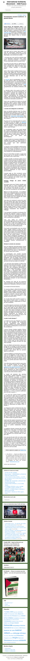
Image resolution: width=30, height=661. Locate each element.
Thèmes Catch (20, 658)
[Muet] (22, 517)
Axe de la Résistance (12, 615)
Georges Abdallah (14, 623)
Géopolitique (16, 625)
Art (8, 613)
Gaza (8, 623)
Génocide (8, 625)
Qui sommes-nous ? (9, 602)
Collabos (10, 618)
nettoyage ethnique (19, 633)
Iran (13, 627)
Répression (21, 637)
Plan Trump (13, 635)
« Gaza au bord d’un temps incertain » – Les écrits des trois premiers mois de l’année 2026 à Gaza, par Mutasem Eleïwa (15, 478)
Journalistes (16, 627)
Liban (20, 627)
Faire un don (7, 605)
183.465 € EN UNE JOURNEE (11, 472)
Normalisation (6, 635)
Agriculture (15, 612)
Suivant (25, 15)
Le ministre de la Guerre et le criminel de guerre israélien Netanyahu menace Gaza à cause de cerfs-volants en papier (15, 528)
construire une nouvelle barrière (12, 367)
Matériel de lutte (9, 630)
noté (25, 84)
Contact (6, 604)
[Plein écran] (24, 517)
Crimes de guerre (15, 619)
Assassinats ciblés (13, 613)
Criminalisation (7, 621)
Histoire (22, 625)
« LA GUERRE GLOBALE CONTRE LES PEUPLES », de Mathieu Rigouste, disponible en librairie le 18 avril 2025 (14, 489)
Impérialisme (7, 627)
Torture (5, 642)
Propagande (6, 637)
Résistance (8, 640)
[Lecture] (5, 517)
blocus (19, 615)
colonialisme (16, 618)
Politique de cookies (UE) (10, 649)
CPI (11, 619)
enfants (5, 623)
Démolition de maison (15, 621)
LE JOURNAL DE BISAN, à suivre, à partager (14, 486)
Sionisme (15, 640)
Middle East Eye (24, 450)
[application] (15, 512)
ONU (10, 635)
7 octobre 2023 (8, 612)
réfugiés (15, 638)
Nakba (11, 633)
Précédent (19, 15)
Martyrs (23, 627)
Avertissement (8, 648)
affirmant (24, 122)
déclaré (8, 79)
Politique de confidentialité (10, 651)
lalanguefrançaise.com (14, 461)
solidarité (22, 640)
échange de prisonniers (11, 642)
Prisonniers (20, 635)
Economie (21, 621)
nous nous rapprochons (17, 116)
